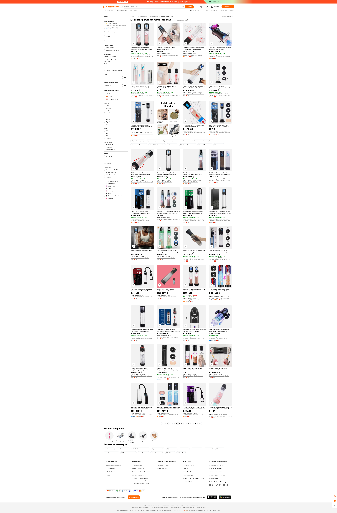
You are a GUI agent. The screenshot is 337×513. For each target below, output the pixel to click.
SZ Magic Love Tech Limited (164, 182)
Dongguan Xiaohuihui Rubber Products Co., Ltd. (142, 338)
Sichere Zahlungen (137, 465)
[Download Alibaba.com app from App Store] (212, 497)
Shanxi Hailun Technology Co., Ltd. (218, 338)
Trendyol (185, 505)
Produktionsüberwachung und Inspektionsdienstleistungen (140, 479)
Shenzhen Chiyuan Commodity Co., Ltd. (168, 414)
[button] (183, 7)
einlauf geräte (110, 449)
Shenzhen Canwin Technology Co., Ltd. (193, 220)
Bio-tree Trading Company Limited (192, 55)
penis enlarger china (159, 449)
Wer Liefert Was (194, 505)
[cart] (207, 7)
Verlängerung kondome (112, 452)
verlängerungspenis (158, 452)
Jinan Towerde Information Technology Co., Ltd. (168, 219)
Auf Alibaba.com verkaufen (216, 465)
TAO (181, 505)
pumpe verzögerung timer (139, 144)
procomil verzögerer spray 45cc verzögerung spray (177, 141)
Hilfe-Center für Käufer (189, 465)
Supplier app (166, 497)
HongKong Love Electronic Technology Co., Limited (220, 132)
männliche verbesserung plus (141, 449)
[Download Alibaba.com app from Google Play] (225, 497)
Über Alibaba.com (111, 461)
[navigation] (116, 220)
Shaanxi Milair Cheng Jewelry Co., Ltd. (219, 376)
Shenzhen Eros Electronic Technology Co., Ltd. (194, 259)
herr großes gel (173, 144)
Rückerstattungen (188, 475)
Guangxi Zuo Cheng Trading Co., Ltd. (193, 376)
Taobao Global (174, 505)
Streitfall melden (187, 471)
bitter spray (221, 449)
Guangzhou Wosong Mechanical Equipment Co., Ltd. (220, 220)
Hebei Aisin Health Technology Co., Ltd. (141, 414)
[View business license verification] (184, 510)
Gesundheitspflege (142, 16)
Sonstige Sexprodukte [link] (167, 16)
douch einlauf (185, 449)
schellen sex (171, 452)
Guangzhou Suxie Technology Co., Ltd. (219, 95)
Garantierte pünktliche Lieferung (141, 471)
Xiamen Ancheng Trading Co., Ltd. (140, 258)
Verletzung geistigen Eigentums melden (194, 478)
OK (125, 77)
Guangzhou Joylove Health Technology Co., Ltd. (220, 56)
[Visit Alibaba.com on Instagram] (220, 485)
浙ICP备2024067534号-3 (213, 510)
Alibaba (132, 16)
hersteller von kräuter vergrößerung (204, 141)
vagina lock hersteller (124, 449)
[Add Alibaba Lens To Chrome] (134, 497)
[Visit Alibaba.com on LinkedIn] (213, 485)
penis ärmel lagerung (138, 141)
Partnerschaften (213, 478)
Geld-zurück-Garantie (138, 468)
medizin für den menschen (157, 144)
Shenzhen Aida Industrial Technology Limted (220, 180)
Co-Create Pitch (110, 468)
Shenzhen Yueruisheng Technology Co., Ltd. (168, 296)
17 (199, 423)
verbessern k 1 (219, 144)
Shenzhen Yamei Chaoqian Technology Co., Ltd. (220, 259)
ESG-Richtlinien (110, 471)
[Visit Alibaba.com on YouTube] (224, 485)
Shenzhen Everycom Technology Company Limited (220, 298)
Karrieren (108, 475)
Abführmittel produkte (154, 141)
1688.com (149, 505)
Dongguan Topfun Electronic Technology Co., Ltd (194, 132)
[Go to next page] (202, 423)
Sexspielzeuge (154, 16)
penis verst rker (144, 452)
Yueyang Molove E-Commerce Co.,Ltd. (193, 94)
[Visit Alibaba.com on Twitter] (217, 485)
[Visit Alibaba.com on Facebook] (210, 485)
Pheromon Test (173, 449)
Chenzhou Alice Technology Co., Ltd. (193, 414)
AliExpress (142, 505)
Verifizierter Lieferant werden (217, 475)
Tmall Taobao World (158, 505)
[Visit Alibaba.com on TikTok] (227, 485)
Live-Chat (185, 468)
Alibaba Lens (110, 497)
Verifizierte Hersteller (163, 465)
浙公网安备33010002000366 (197, 510)
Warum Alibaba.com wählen (113, 465)
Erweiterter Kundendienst (139, 475)
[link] (334, 496)
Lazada (167, 505)
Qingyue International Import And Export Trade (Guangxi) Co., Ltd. (168, 95)
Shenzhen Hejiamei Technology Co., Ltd (142, 56)
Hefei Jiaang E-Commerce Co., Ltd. (192, 300)
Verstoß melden (187, 481)
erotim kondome (198, 449)
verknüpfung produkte (205, 144)
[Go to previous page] (160, 423)
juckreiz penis (182, 452)
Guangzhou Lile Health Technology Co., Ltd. (142, 134)
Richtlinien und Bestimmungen (140, 483)
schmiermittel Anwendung (188, 144)
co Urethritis (210, 449)
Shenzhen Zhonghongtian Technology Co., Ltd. (142, 95)
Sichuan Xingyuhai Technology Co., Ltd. (167, 55)
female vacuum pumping (129, 452)
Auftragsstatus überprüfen (216, 471)
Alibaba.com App (200, 497)
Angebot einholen (162, 468)
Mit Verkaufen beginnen (215, 468)
